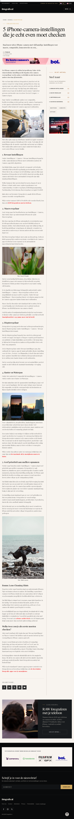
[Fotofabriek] (28, 758)
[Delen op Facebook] (4, 687)
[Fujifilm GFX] (45, 758)
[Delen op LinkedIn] (9, 687)
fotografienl (7, 9)
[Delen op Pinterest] (19, 687)
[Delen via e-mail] (24, 687)
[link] (59, 88)
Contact (10, 804)
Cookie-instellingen (41, 804)
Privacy (23, 804)
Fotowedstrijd (30, 804)
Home (5, 19)
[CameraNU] (12, 758)
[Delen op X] (14, 687)
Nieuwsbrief (6, 3)
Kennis (10, 19)
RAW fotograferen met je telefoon (19, 203)
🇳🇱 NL (62, 3)
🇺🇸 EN (69, 3)
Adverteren (24, 3)
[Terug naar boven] (67, 814)
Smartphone (13, 23)
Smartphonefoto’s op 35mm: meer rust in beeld (18, 317)
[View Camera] (32, 61)
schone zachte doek (23, 618)
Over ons (15, 3)
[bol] (61, 758)
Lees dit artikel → (55, 731)
